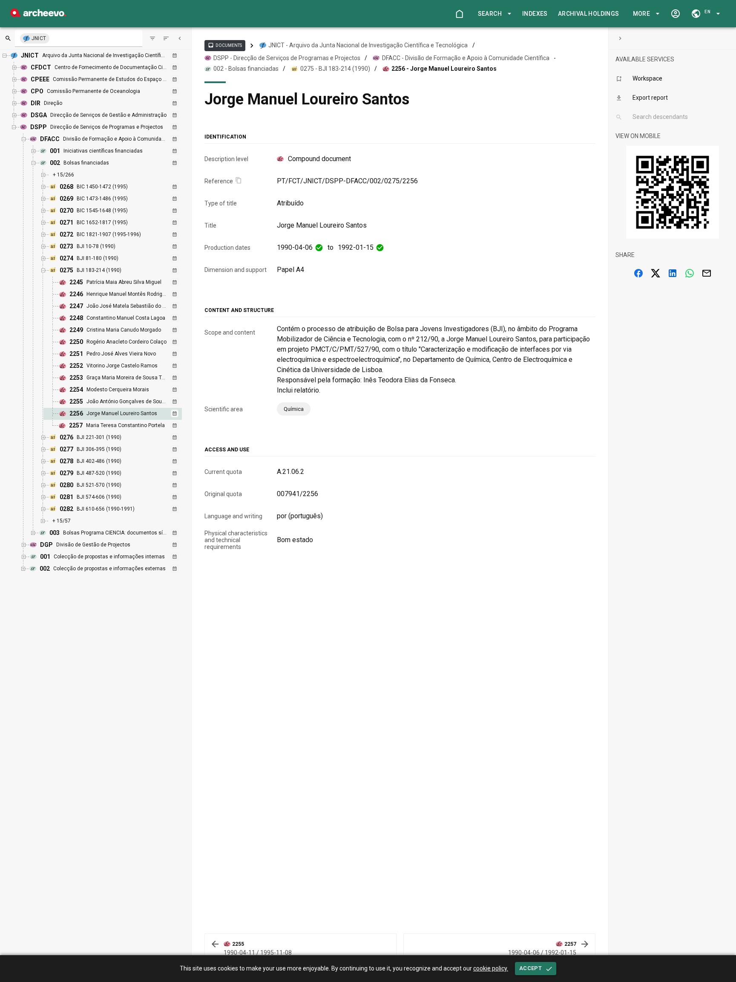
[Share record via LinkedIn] (672, 273)
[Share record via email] (706, 273)
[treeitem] (121, 414)
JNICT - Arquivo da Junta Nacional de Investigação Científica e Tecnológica (368, 45)
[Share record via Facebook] (638, 273)
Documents (225, 45)
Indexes (535, 13)
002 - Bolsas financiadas (246, 68)
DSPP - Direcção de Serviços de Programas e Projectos (286, 58)
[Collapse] (180, 38)
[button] (493, 14)
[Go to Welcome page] (459, 13)
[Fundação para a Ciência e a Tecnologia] (38, 15)
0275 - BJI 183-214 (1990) (335, 68)
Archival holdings (588, 13)
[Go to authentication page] (675, 13)
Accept (530, 968)
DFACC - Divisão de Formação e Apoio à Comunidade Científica (465, 58)
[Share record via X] (655, 273)
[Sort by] (152, 38)
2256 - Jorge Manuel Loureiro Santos (444, 68)
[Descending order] (166, 38)
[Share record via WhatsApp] (689, 273)
